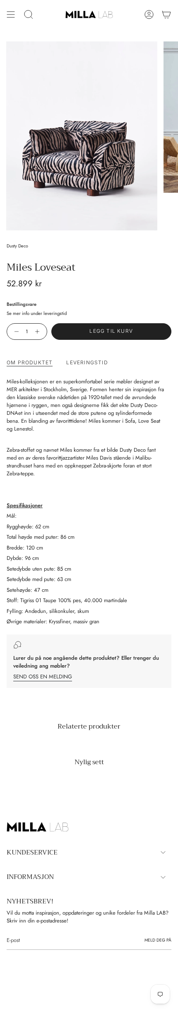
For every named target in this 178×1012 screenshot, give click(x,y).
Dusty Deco (17, 246)
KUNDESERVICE (32, 852)
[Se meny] (10, 14)
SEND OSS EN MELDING (42, 676)
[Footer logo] (38, 827)
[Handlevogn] (166, 14)
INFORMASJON (30, 877)
